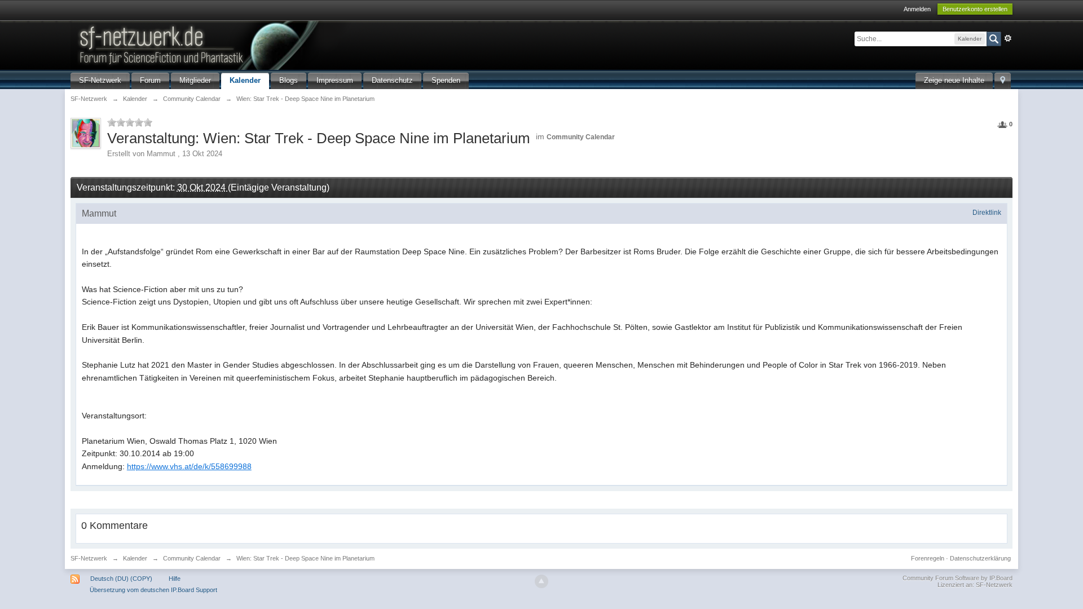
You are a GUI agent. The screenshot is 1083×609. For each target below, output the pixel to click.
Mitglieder (195, 80)
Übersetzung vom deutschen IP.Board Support (153, 589)
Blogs (288, 80)
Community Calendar (581, 137)
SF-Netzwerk (100, 80)
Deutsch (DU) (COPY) (121, 578)
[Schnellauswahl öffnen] (1002, 81)
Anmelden (917, 9)
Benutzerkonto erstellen (975, 9)
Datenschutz (392, 80)
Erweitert (1007, 38)
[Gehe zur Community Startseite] (262, 44)
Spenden (446, 80)
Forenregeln (927, 558)
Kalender (245, 80)
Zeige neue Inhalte (954, 80)
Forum (150, 80)
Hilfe (174, 578)
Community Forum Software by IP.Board (957, 578)
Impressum (334, 80)
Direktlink (986, 213)
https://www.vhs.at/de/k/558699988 (189, 466)
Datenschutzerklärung (980, 558)
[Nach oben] (541, 581)
